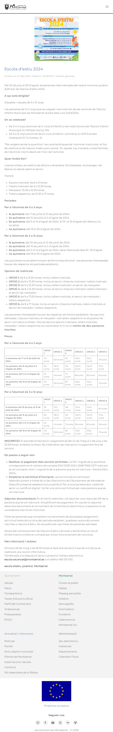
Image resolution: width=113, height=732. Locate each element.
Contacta (10, 667)
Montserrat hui (68, 624)
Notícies (9, 641)
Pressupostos (12, 614)
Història (64, 598)
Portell (8, 646)
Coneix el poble (68, 582)
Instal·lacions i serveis (17, 662)
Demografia (66, 603)
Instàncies (65, 646)
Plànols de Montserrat (18, 656)
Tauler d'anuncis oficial (18, 598)
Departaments (68, 651)
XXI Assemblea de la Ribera (21, 672)
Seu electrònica (68, 641)
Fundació (65, 614)
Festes (63, 588)
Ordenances (12, 609)
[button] (107, 6)
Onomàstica (66, 609)
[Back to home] (15, 6)
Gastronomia (67, 619)
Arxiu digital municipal (18, 651)
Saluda (8, 582)
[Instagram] (37, 722)
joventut (27, 566)
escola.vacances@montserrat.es (24, 559)
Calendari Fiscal (69, 656)
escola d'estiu (12, 566)
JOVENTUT (49, 76)
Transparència (13, 593)
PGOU (8, 619)
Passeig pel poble (70, 593)
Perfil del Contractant (17, 603)
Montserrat (41, 566)
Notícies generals (65, 76)
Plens (7, 588)
